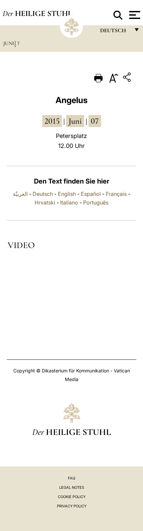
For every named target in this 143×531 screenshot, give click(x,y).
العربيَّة (20, 194)
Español (91, 194)
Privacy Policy (71, 506)
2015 (52, 121)
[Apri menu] (133, 15)
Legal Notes (71, 487)
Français (116, 194)
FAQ (71, 478)
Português (95, 202)
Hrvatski (45, 202)
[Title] (127, 78)
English (67, 194)
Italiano (69, 202)
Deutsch (43, 194)
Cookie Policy (71, 496)
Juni (8, 43)
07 (95, 121)
